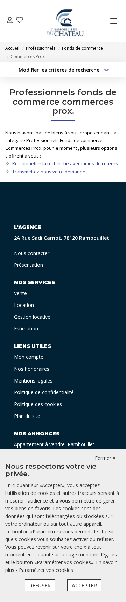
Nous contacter (31, 253)
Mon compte (28, 357)
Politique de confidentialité (44, 392)
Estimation (26, 328)
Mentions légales (33, 380)
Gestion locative (32, 317)
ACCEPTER (84, 585)
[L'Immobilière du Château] (65, 21)
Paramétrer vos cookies (46, 570)
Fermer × (105, 458)
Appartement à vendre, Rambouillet (54, 444)
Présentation (28, 264)
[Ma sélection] (19, 21)
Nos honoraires (31, 368)
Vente (20, 293)
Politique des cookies (38, 404)
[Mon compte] (10, 21)
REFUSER (40, 585)
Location (24, 305)
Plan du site (27, 416)
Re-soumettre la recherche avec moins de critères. (65, 163)
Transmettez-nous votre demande (48, 171)
